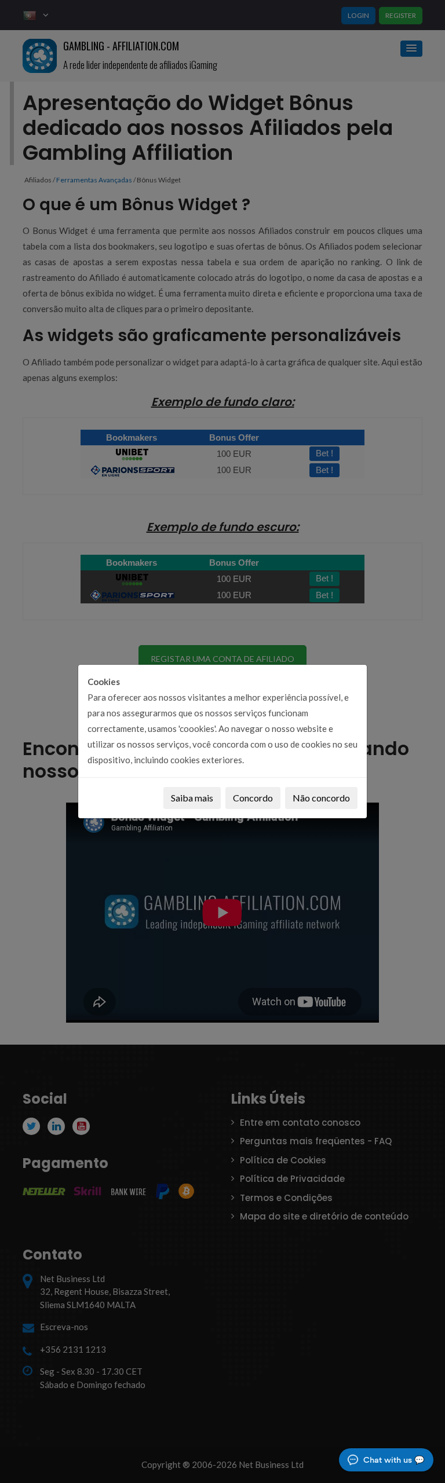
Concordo (253, 797)
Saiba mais (192, 797)
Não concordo (321, 797)
